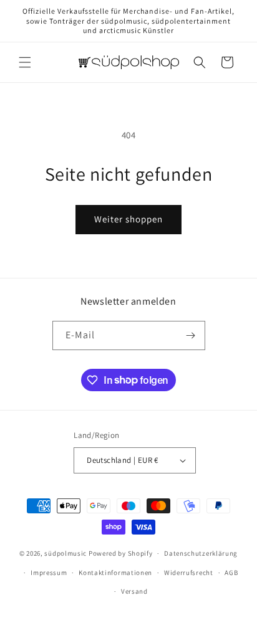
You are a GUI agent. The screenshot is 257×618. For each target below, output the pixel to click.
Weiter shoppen (128, 219)
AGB (231, 572)
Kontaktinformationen (115, 572)
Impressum (49, 572)
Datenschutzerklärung (201, 553)
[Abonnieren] (191, 335)
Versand (134, 591)
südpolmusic (65, 553)
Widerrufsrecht (188, 572)
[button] (25, 62)
